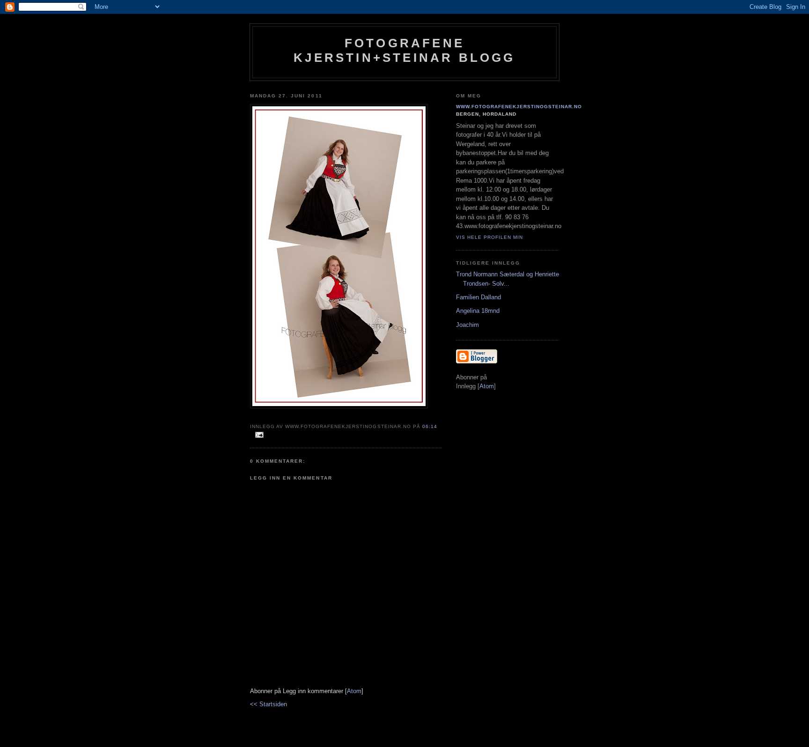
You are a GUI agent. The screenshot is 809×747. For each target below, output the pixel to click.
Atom (354, 691)
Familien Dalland (478, 297)
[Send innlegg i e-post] (257, 435)
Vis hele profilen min (489, 237)
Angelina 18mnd (478, 310)
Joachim (467, 324)
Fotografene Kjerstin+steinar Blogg (404, 50)
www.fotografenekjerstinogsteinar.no (519, 106)
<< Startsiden (268, 704)
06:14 (429, 426)
